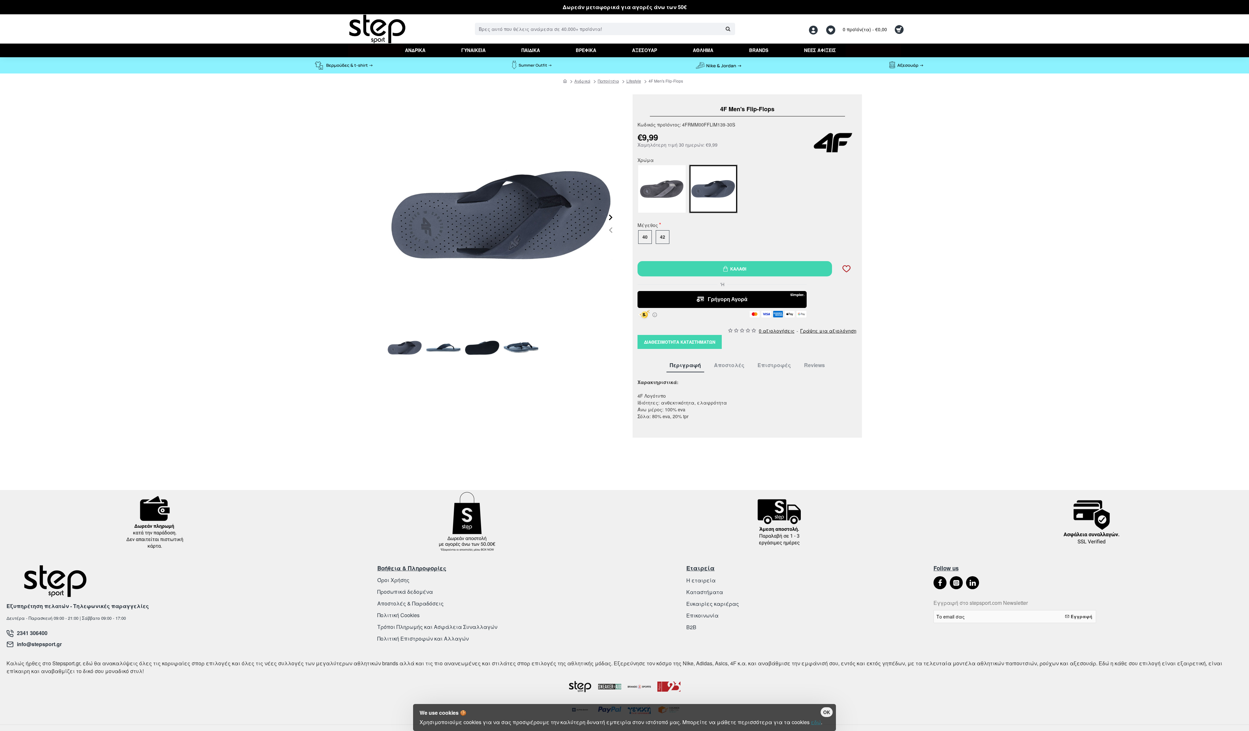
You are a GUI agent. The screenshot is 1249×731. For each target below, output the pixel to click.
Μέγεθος (648, 225)
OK (826, 712)
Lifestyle (633, 81)
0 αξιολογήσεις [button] (777, 330)
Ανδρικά (582, 81)
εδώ (816, 722)
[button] (610, 229)
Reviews (814, 365)
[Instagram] (956, 582)
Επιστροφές (774, 365)
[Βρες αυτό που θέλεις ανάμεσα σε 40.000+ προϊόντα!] (727, 29)
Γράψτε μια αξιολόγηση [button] (828, 330)
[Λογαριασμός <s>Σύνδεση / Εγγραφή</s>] (815, 29)
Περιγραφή (685, 365)
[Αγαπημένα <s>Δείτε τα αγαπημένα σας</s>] (831, 29)
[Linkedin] (972, 582)
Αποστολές (729, 365)
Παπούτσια (608, 81)
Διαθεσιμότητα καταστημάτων (679, 342)
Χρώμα (646, 160)
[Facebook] (940, 582)
